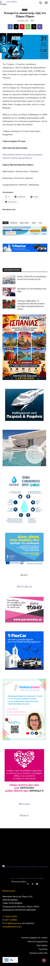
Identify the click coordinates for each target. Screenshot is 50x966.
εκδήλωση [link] (13, 223)
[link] (3, 3)
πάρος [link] (34, 223)
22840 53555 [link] (11, 916)
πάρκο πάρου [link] (24, 223)
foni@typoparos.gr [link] (13, 923)
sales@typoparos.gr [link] (12, 926)
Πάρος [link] (25, 10)
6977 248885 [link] (11, 920)
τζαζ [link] (40, 223)
